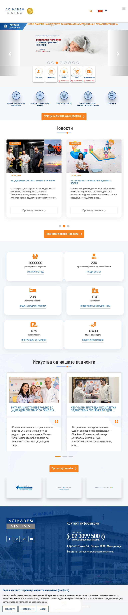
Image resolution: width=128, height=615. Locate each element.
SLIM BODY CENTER (64, 103)
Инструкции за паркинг (34, 340)
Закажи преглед (35, 272)
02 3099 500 (64, 81)
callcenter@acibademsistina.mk (96, 551)
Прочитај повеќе (43, 210)
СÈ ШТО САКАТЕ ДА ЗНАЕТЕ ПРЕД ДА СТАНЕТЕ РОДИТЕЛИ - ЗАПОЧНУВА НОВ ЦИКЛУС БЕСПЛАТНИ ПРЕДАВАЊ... (104, 183)
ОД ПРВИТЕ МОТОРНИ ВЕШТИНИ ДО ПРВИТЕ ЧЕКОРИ (41, 182)
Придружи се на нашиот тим (95, 306)
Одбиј (43, 609)
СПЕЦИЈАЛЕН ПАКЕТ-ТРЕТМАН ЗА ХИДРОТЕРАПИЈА (58, 24)
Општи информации (93, 340)
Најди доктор (94, 272)
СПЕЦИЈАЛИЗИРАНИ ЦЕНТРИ (63, 116)
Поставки (26, 609)
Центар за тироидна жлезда (40, 104)
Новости (25, 143)
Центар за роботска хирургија (16, 104)
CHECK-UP (112, 103)
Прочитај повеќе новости (63, 233)
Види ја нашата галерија (33, 306)
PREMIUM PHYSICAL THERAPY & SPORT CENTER (88, 104)
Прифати (10, 609)
